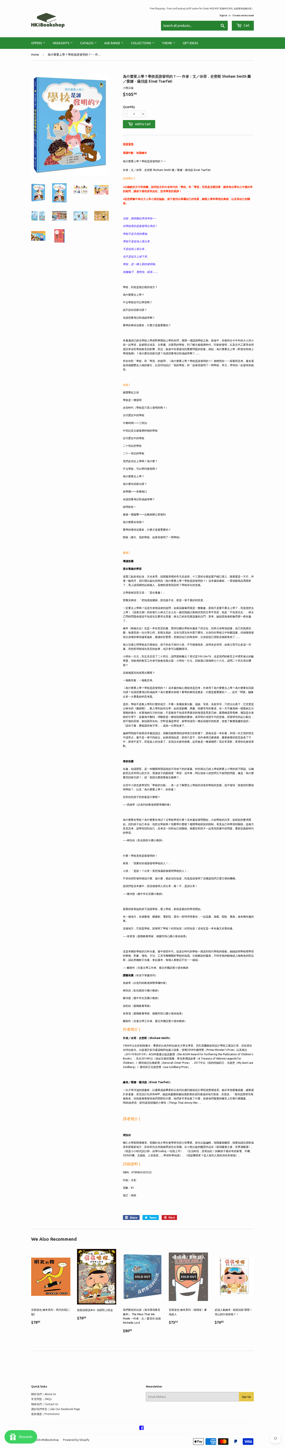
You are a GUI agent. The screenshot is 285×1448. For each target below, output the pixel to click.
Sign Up (246, 1396)
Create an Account (243, 15)
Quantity (129, 107)
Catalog (87, 43)
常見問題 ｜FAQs (41, 1399)
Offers (37, 43)
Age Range (112, 43)
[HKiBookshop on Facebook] (141, 1428)
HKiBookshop (50, 1439)
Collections (141, 43)
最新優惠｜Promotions (45, 1414)
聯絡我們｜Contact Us (44, 1404)
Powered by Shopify (76, 1439)
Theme (167, 43)
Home (35, 54)
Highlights (61, 43)
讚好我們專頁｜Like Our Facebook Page (55, 1409)
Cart (246, 25)
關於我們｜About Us (43, 1394)
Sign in (223, 15)
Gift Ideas (190, 43)
